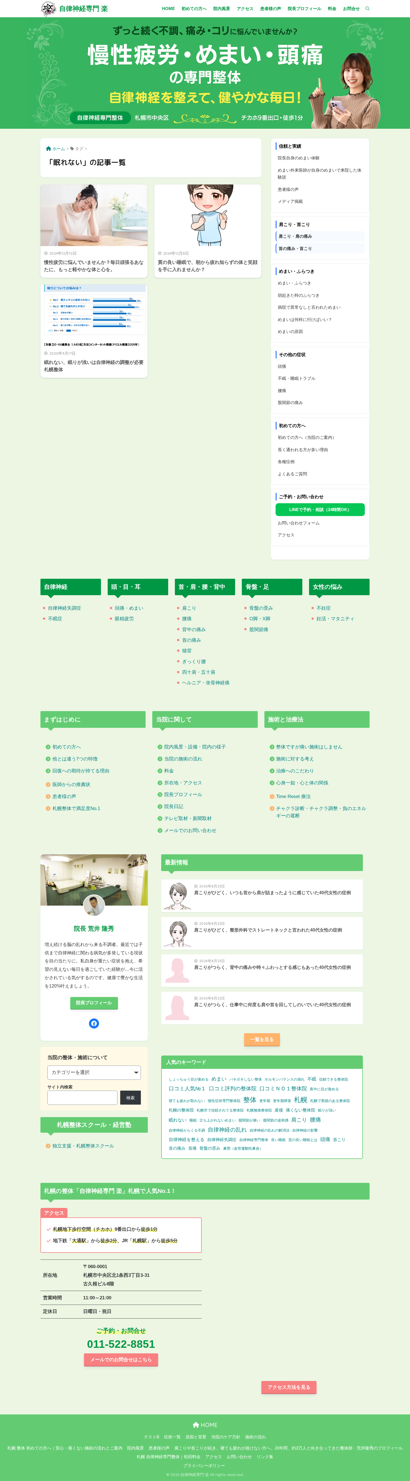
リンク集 (265, 1457)
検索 (130, 1097)
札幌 (300, 1099)
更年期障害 (282, 1101)
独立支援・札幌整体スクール (83, 1146)
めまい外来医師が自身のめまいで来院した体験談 (319, 174)
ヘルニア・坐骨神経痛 (206, 682)
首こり (339, 1139)
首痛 (192, 1148)
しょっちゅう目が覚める (189, 1079)
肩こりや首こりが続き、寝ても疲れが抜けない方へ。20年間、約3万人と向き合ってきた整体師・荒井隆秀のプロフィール (288, 1448)
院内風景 (135, 1448)
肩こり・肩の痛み (295, 236)
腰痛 (282, 390)
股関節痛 (258, 629)
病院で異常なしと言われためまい (309, 307)
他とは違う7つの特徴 (75, 759)
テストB (151, 1437)
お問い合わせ (239, 1457)
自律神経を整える (186, 1139)
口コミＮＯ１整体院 (283, 1088)
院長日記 (173, 806)
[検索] (365, 8)
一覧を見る (262, 1039)
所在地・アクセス (183, 783)
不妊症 (324, 608)
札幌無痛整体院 (259, 1110)
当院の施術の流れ (183, 759)
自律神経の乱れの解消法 (270, 1130)
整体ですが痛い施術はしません (309, 747)
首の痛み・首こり (295, 248)
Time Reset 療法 (293, 796)
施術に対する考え (295, 759)
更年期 (264, 1101)
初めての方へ (66, 747)
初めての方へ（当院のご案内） (307, 437)
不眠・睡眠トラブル (296, 378)
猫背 (187, 650)
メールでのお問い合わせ (190, 830)
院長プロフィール (183, 794)
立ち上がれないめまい (217, 1120)
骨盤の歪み (261, 608)
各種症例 (286, 461)
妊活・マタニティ (335, 618)
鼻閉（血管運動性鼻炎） (243, 1148)
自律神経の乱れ (227, 1130)
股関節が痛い (249, 1120)
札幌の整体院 (181, 1110)
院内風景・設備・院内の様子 (195, 747)
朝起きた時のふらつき (299, 295)
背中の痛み (194, 629)
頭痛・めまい (129, 608)
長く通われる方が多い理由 (303, 449)
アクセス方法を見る (289, 1387)
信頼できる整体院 (333, 1079)
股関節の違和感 (275, 1120)
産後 (279, 1110)
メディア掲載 (290, 201)
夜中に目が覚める (324, 1089)
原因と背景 (195, 1437)
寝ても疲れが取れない (187, 1101)
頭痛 (282, 366)
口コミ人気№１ (187, 1088)
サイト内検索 (60, 1086)
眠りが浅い (327, 1110)
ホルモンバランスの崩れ (285, 1079)
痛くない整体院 (300, 1110)
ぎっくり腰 (194, 661)
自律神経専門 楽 (83, 8)
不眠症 (55, 618)
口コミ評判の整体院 (233, 1088)
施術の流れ (255, 1437)
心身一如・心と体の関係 (302, 783)
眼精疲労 (124, 618)
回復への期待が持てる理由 (80, 771)
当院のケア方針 (225, 1437)
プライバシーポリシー (204, 1465)
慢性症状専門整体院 (224, 1101)
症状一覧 (172, 1437)
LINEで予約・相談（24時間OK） (320, 509)
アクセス (286, 534)
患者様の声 (288, 189)
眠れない (178, 1120)
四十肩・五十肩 (198, 672)
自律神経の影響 (305, 1130)
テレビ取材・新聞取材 (188, 818)
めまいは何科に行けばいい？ (305, 319)
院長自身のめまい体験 (299, 157)
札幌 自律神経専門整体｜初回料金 (169, 1457)
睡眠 (193, 1120)
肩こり (189, 608)
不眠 (311, 1079)
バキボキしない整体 (245, 1079)
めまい (218, 1079)
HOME (208, 1424)
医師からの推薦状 (71, 784)
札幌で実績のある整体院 (330, 1101)
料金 (169, 771)
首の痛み (191, 640)
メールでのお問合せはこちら (121, 1359)
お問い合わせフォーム (299, 523)
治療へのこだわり (295, 771)
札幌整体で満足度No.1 (76, 808)
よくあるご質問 (292, 473)
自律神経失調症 (64, 608)
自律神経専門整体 (253, 1140)
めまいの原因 (290, 331)
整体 (250, 1099)
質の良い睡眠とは (302, 1140)
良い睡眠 (278, 1140)
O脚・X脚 (259, 618)
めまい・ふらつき (294, 283)
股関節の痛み (290, 402)
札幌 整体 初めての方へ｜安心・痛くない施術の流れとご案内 (64, 1448)
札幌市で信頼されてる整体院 (220, 1110)
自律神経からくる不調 (187, 1130)
